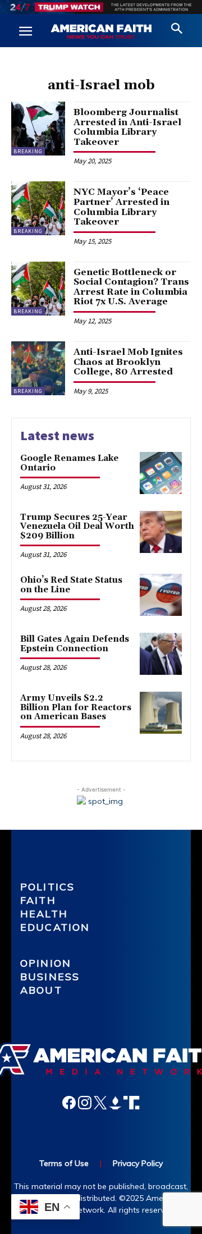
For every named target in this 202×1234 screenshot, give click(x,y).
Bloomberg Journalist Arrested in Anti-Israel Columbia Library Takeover (127, 127)
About (41, 990)
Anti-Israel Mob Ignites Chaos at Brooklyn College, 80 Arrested (128, 361)
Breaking (28, 151)
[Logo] (101, 32)
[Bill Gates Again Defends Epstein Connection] (161, 654)
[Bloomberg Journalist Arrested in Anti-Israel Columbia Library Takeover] (38, 129)
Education (55, 927)
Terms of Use (64, 1163)
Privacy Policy (138, 1163)
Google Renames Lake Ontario (69, 463)
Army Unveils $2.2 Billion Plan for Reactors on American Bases (75, 707)
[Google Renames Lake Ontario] (161, 473)
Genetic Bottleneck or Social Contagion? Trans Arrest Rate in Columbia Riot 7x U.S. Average (131, 287)
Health (44, 913)
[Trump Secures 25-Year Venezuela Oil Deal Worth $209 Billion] (161, 532)
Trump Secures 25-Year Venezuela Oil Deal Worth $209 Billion (77, 526)
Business (50, 976)
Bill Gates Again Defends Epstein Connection (74, 644)
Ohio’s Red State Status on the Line (71, 585)
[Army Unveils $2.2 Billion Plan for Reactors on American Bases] (161, 713)
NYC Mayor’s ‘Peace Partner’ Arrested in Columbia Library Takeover (121, 206)
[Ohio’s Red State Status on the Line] (161, 595)
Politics (47, 886)
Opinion (45, 963)
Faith (38, 900)
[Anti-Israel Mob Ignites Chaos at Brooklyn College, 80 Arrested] (38, 368)
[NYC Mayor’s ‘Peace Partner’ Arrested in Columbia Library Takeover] (38, 208)
